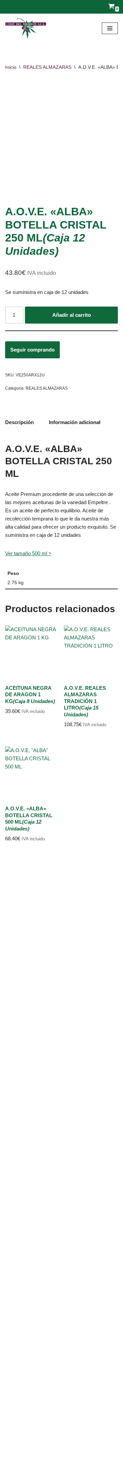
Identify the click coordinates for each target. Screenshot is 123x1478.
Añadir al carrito (71, 315)
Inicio (10, 67)
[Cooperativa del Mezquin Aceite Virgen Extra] (26, 28)
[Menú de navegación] (110, 28)
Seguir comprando (32, 350)
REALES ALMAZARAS (47, 67)
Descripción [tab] (19, 422)
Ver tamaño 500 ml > (28, 553)
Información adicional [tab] (74, 422)
